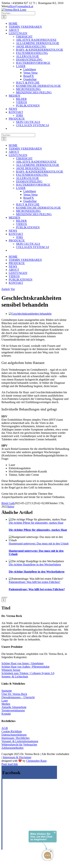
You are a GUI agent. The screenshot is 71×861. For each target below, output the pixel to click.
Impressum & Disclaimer (17, 757)
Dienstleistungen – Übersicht (18, 697)
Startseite (6, 690)
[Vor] (5, 597)
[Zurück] (2, 597)
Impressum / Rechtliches (15, 738)
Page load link (9, 764)
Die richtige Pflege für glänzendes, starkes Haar (36, 522)
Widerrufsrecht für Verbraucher (19, 744)
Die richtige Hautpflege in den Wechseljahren (35, 564)
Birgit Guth (8, 503)
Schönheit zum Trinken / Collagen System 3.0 (27, 673)
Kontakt (6, 713)
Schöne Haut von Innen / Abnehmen (22, 663)
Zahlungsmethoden (12, 747)
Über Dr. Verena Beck (14, 694)
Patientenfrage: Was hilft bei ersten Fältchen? (34, 582)
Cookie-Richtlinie (11, 731)
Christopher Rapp (36, 760)
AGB (4, 728)
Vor (13, 289)
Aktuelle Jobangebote (13, 707)
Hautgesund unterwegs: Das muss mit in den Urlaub (39, 543)
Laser (4, 700)
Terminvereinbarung (13, 710)
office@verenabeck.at (20, 6)
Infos (11, 506)
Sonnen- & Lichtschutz (14, 676)
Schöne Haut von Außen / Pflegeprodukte (25, 666)
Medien (5, 703)
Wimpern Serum (10, 669)
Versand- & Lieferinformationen (19, 741)
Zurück (5, 289)
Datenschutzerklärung (14, 734)
